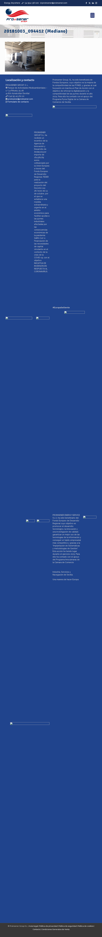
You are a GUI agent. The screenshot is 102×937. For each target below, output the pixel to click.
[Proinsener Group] (17, 15)
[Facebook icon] (86, 3)
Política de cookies (86, 926)
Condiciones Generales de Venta (55, 929)
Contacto (36, 929)
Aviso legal (33, 926)
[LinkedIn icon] (93, 3)
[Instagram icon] (96, 3)
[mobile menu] (92, 15)
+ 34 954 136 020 (31, 3)
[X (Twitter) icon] (90, 3)
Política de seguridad (68, 926)
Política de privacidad (48, 926)
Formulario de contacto (18, 102)
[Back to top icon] (89, 931)
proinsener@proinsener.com (54, 3)
